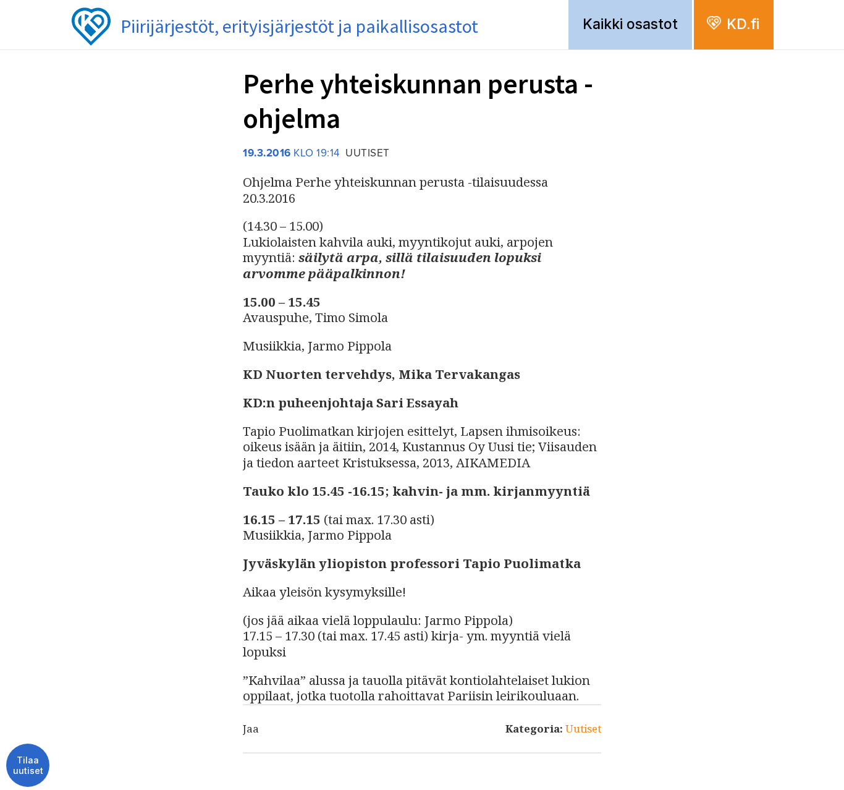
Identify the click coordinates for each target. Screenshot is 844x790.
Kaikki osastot (630, 24)
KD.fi (743, 24)
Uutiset (583, 728)
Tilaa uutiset (28, 765)
